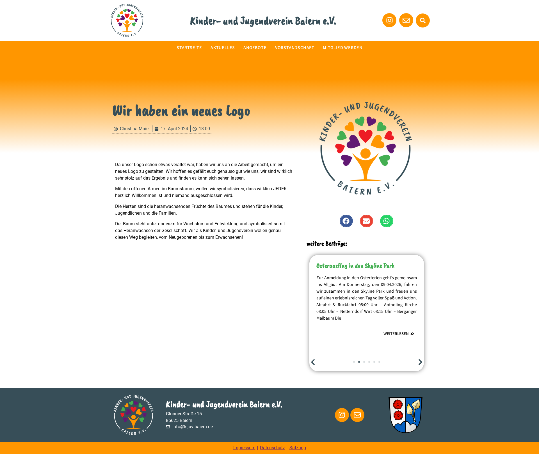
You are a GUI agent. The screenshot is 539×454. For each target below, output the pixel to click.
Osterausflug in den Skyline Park (355, 265)
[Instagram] (342, 415)
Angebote (254, 48)
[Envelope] (357, 415)
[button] (423, 20)
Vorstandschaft (294, 48)
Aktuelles (223, 48)
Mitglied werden (342, 48)
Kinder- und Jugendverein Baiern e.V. (263, 20)
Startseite (189, 48)
